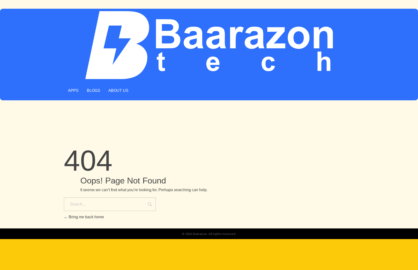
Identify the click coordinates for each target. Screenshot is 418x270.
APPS (73, 90)
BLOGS (93, 90)
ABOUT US (118, 90)
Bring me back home (86, 217)
